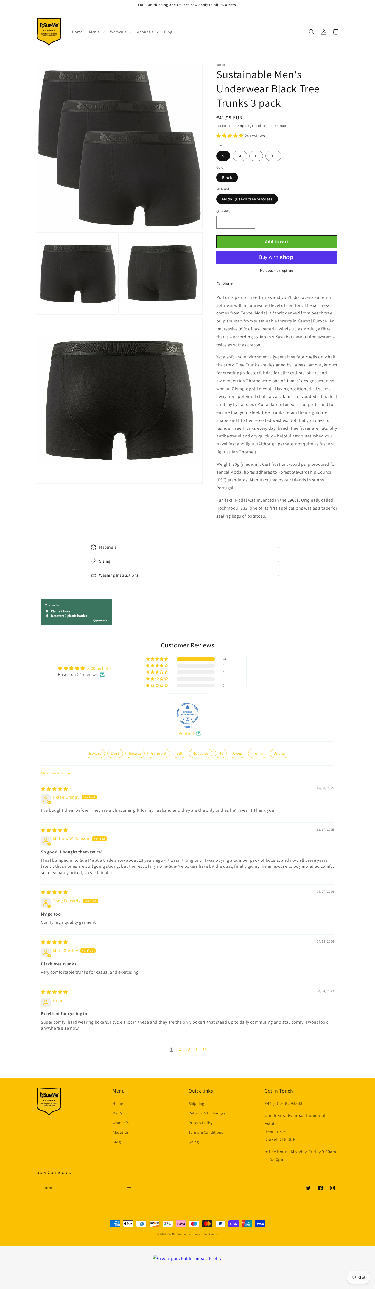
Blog (117, 1141)
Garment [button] (159, 753)
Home (118, 1103)
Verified (186, 733)
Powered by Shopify (205, 1234)
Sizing (194, 1141)
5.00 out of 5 (99, 668)
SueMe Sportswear (179, 1234)
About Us (121, 1132)
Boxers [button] (95, 753)
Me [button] (220, 753)
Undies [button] (279, 753)
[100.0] (187, 713)
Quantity (223, 211)
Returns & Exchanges (207, 1113)
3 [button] (189, 1049)
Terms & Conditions (206, 1132)
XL (273, 155)
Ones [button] (237, 753)
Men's (118, 1113)
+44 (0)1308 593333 (284, 1103)
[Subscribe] (129, 1187)
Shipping (244, 125)
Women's (121, 1122)
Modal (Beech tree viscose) (247, 198)
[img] (54, 789)
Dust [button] (115, 753)
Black (227, 177)
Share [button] (228, 283)
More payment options (277, 270)
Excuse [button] (135, 753)
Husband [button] (200, 753)
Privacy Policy (200, 1122)
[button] (96, 32)
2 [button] (180, 1049)
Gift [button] (179, 753)
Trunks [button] (258, 753)
